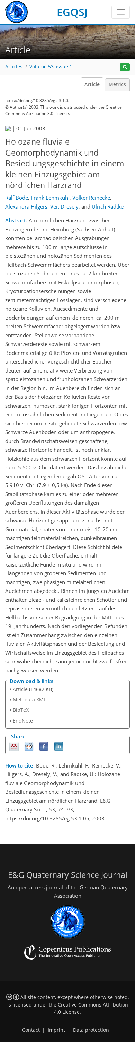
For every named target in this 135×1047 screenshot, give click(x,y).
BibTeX (21, 710)
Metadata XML (29, 699)
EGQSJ (72, 12)
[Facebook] (43, 746)
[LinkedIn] (58, 746)
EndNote (23, 720)
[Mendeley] (14, 746)
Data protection (91, 1030)
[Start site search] (125, 67)
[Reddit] (29, 746)
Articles (13, 67)
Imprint (56, 1030)
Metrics (117, 84)
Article (92, 84)
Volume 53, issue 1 (50, 67)
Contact (31, 1030)
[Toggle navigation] (120, 12)
